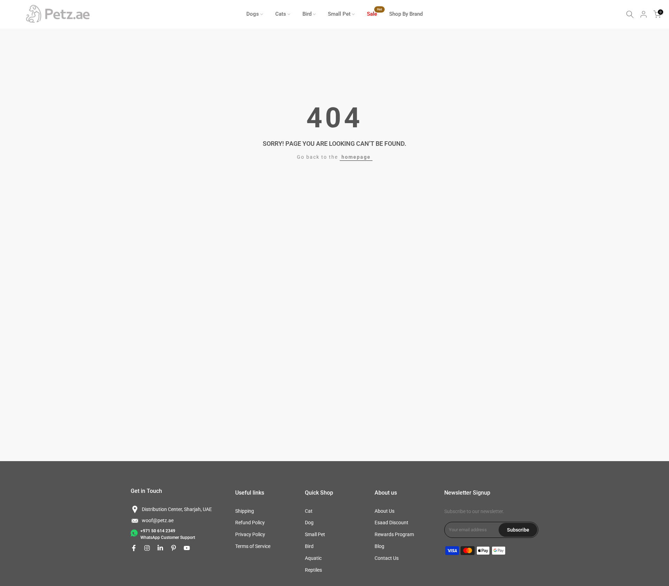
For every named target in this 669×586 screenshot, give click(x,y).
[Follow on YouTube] (187, 548)
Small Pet (339, 14)
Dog (309, 522)
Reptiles (313, 570)
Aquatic (313, 558)
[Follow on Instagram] (147, 548)
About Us (384, 511)
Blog (379, 546)
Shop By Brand (406, 14)
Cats (280, 14)
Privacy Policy (250, 534)
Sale (374, 13)
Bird (307, 14)
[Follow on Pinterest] (173, 548)
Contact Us (387, 558)
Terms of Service (252, 546)
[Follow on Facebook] (134, 548)
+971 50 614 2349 (157, 530)
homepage (356, 157)
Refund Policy (250, 522)
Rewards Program (394, 534)
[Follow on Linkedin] (160, 548)
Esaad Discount (391, 522)
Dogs (252, 14)
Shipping (244, 511)
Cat (309, 511)
